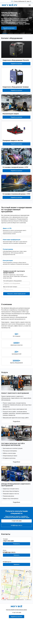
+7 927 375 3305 (17, 521)
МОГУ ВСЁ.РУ (9, 5)
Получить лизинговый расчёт (16, 293)
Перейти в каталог (9, 28)
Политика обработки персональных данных (16, 609)
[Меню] (29, 5)
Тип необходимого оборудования (12, 280)
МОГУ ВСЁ (16, 606)
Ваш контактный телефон (10, 286)
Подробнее (16, 421)
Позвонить (16, 544)
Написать (16, 555)
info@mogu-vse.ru (16, 525)
